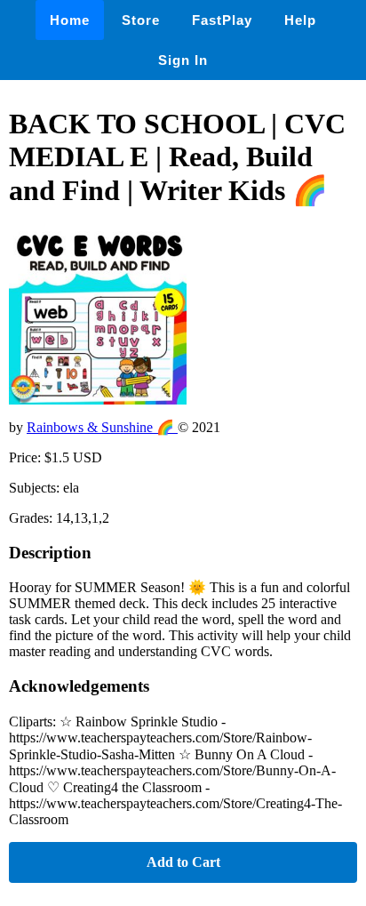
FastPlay (222, 20)
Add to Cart (183, 862)
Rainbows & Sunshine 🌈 (102, 427)
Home (70, 20)
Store (141, 20)
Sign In (183, 60)
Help (300, 20)
